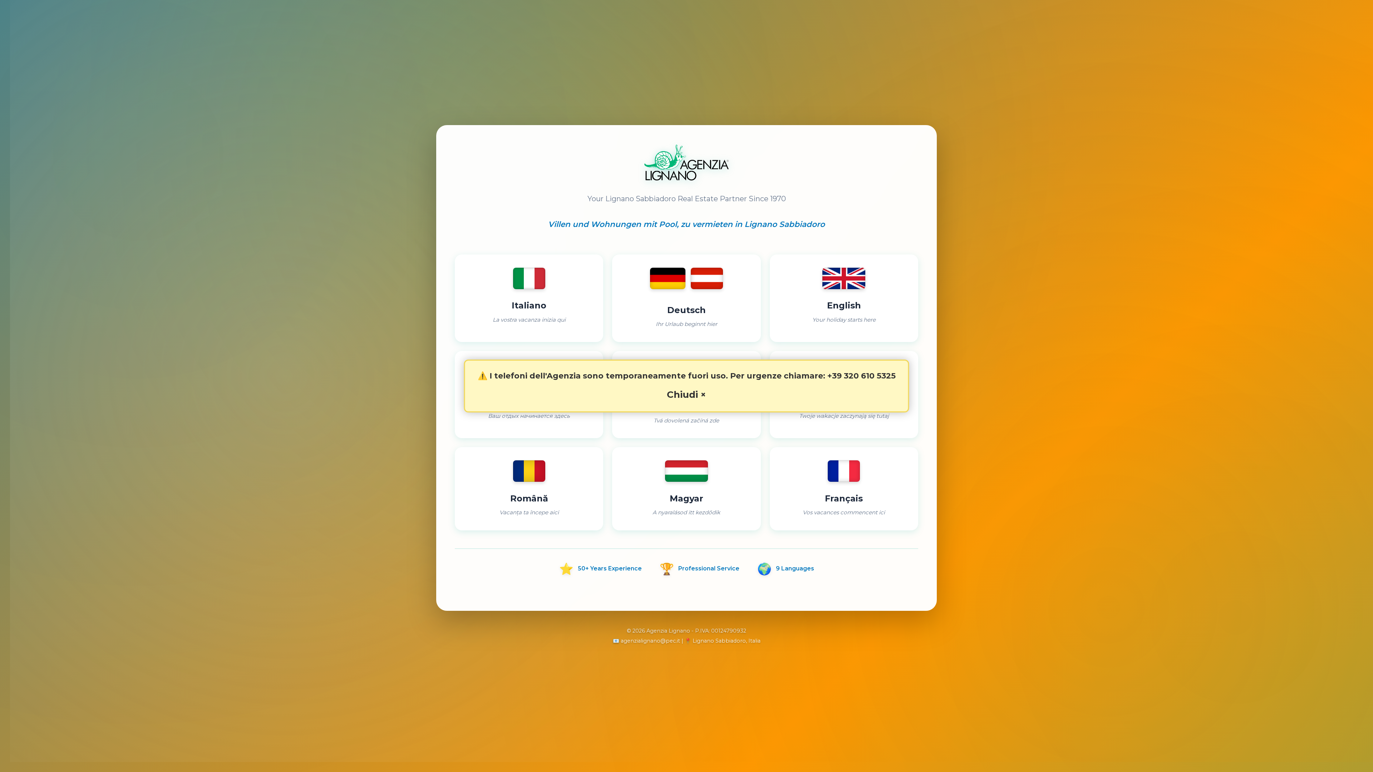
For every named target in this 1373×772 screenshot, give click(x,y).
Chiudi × (686, 394)
